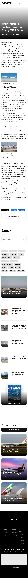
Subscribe (14, 532)
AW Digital (14, 535)
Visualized (21, 270)
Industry (5, 261)
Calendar (14, 538)
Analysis (21, 251)
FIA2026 (21, 254)
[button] (20, 3)
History (16, 257)
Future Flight (6, 257)
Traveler (12, 270)
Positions (6, 541)
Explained (5, 254)
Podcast (22, 543)
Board (6, 535)
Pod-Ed (10, 267)
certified (3, 117)
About (6, 532)
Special (4, 270)
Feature (13, 254)
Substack (14, 541)
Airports (13, 251)
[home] (6, 3)
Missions (18, 264)
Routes (17, 267)
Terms (22, 537)
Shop (22, 534)
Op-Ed (4, 267)
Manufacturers (7, 264)
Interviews (14, 261)
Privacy (22, 540)
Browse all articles (14, 429)
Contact (6, 538)
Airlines (4, 251)
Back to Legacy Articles (14, 216)
